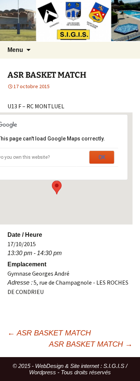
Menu (15, 50)
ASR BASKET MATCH (49, 333)
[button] (57, 187)
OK (102, 157)
